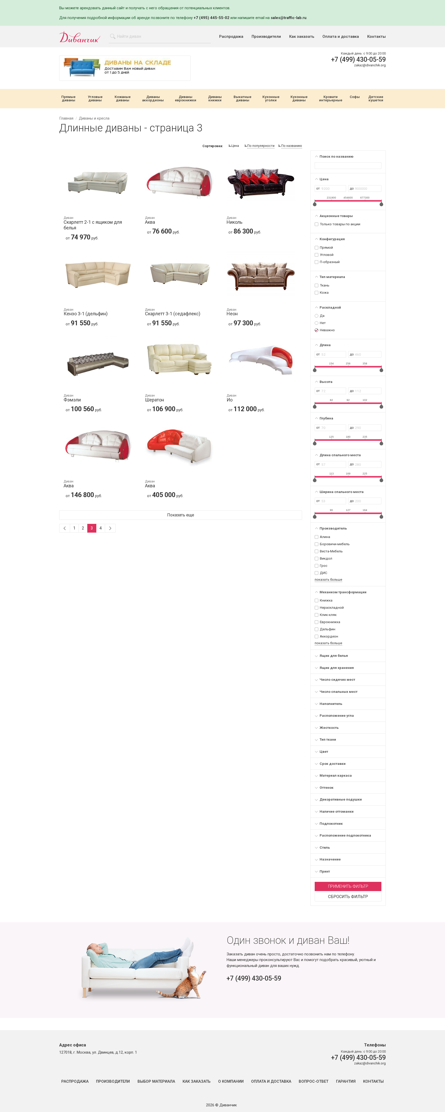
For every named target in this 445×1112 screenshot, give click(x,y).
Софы (355, 97)
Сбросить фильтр (348, 896)
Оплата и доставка (340, 37)
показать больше (328, 579)
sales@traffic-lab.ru (288, 17)
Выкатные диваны (242, 98)
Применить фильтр (348, 886)
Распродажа (231, 37)
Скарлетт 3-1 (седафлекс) (172, 312)
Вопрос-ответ (313, 1081)
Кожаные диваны (123, 98)
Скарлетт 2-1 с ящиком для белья (93, 223)
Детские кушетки (375, 98)
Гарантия (346, 1081)
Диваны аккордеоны (153, 98)
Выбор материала (156, 1081)
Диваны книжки (215, 98)
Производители (266, 37)
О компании (231, 1081)
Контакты (376, 37)
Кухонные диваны (298, 98)
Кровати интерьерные (330, 98)
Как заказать (301, 37)
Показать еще (180, 515)
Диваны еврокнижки (185, 98)
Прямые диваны (68, 98)
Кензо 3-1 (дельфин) (86, 312)
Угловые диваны (95, 98)
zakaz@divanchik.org (370, 65)
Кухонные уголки (270, 98)
